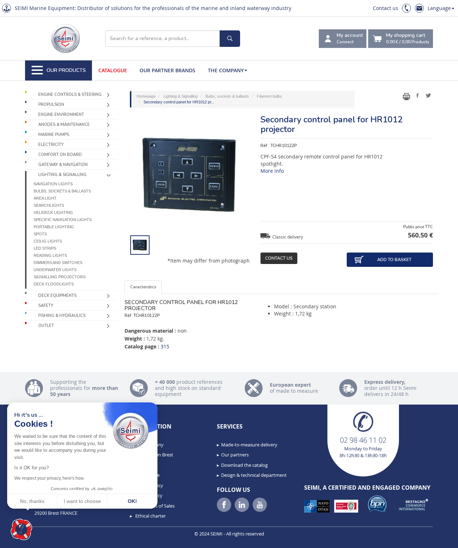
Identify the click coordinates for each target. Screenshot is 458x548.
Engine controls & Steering (70, 94)
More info (272, 170)
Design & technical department (254, 475)
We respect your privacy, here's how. (49, 478)
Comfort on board (60, 154)
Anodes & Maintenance (64, 124)
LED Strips (45, 248)
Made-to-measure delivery (249, 444)
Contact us (385, 8)
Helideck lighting (53, 212)
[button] (21, 529)
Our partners (235, 454)
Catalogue (112, 70)
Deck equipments (57, 295)
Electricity (51, 144)
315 (165, 346)
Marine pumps (53, 134)
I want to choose (82, 501)
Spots (40, 234)
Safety (45, 305)
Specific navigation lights (63, 219)
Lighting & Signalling (62, 174)
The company (226, 70)
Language (439, 8)
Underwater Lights (55, 270)
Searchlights (49, 205)
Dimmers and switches (58, 262)
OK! (132, 501)
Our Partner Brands (167, 70)
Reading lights (50, 255)
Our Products (66, 70)
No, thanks (32, 501)
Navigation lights (53, 184)
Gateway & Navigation (63, 164)
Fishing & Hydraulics (62, 315)
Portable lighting (54, 227)
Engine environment (61, 114)
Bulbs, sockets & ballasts (62, 191)
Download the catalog (244, 465)
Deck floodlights (54, 284)
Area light (45, 198)
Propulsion (51, 104)
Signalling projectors (60, 277)
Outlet (46, 325)
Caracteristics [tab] (143, 287)
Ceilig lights (48, 241)
